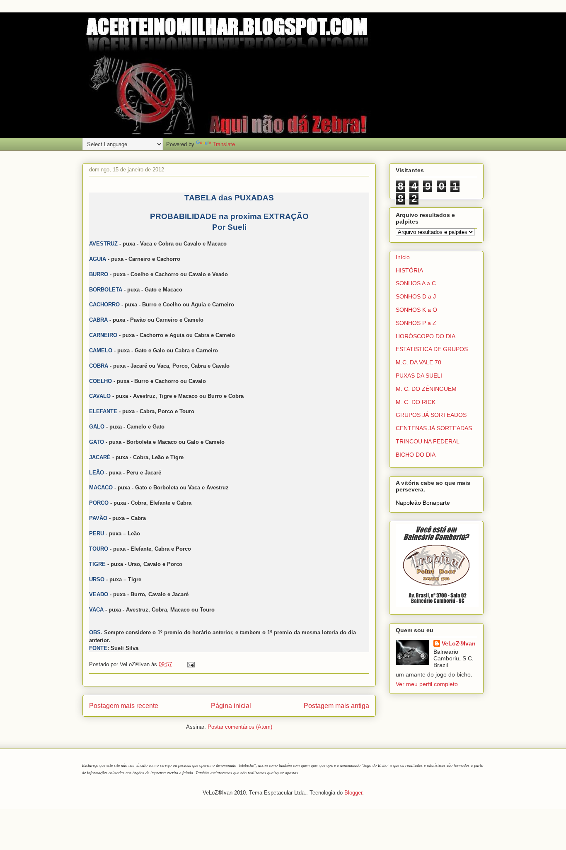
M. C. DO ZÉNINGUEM (426, 388)
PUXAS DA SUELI (419, 375)
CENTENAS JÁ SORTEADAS (434, 428)
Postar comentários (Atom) (240, 727)
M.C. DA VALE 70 (418, 362)
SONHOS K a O (416, 309)
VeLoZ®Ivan (459, 643)
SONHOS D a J (416, 296)
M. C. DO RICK (415, 402)
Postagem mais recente (123, 705)
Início (403, 257)
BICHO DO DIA (415, 454)
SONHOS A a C (416, 283)
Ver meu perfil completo (427, 684)
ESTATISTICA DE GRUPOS (432, 349)
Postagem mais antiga (336, 705)
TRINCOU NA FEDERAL (428, 441)
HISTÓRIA (409, 270)
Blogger (353, 793)
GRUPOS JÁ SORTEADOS (431, 415)
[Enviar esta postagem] (189, 664)
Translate (224, 144)
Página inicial (231, 705)
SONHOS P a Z (416, 323)
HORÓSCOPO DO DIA (425, 336)
